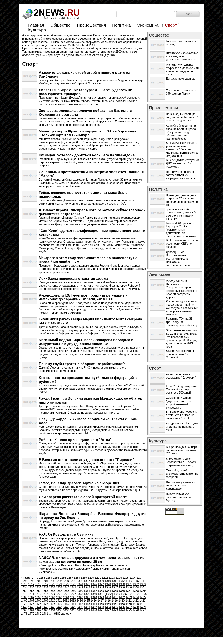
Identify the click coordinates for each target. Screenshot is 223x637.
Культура (37, 30)
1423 (142, 600)
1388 (24, 597)
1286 (63, 577)
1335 (31, 587)
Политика (121, 25)
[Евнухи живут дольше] (157, 87)
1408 (38, 600)
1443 (31, 607)
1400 (108, 597)
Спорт (155, 368)
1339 (59, 587)
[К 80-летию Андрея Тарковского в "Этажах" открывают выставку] (157, 467)
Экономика (148, 25)
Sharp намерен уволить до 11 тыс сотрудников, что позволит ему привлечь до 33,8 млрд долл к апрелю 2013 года (181, 338)
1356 (52, 590)
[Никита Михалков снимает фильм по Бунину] (157, 502)
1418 (108, 600)
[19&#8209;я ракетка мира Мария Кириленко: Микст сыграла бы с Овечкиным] (29, 327)
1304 (66, 581)
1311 (115, 581)
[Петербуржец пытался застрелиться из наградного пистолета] (157, 180)
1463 (45, 610)
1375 (59, 594)
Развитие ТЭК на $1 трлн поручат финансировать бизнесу (182, 322)
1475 (129, 610)
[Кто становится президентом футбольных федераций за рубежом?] (29, 385)
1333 (143, 584)
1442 (24, 607)
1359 (73, 590)
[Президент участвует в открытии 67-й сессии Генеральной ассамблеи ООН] (157, 203)
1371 (31, 594)
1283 (42, 577)
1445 (45, 607)
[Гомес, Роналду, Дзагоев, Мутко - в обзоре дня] (29, 491)
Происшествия (91, 25)
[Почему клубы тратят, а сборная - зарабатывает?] (29, 372)
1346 (108, 587)
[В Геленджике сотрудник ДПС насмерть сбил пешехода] (157, 168)
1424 (24, 603)
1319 (45, 584)
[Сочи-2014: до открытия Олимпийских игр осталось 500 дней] (157, 394)
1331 (129, 584)
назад (25, 577)
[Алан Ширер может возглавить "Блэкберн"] (157, 382)
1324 (80, 584)
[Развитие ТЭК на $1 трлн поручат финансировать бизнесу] (157, 327)
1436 (108, 603)
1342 (80, 587)
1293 (112, 577)
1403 (129, 597)
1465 (59, 610)
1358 (66, 590)
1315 (142, 581)
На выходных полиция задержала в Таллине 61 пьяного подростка (182, 117)
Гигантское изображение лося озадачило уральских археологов (182, 56)
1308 (94, 581)
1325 (87, 584)
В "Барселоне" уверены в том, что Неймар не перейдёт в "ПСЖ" (181, 415)
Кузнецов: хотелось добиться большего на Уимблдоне (87, 155)
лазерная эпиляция (113, 35)
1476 (136, 610)
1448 (66, 607)
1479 (31, 613)
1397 (87, 597)
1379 (87, 594)
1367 (129, 590)
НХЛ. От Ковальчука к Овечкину (66, 534)
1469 (87, 610)
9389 (57, 613)
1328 (108, 584)
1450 (80, 607)
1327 (101, 584)
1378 (80, 594)
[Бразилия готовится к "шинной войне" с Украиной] (157, 359)
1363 (101, 590)
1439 (129, 603)
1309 (101, 581)
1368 (136, 590)
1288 (77, 577)
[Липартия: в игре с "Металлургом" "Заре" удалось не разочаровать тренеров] (29, 98)
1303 (59, 581)
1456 (122, 607)
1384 (123, 594)
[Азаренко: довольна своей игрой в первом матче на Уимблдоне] (29, 80)
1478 (24, 613)
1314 (135, 581)
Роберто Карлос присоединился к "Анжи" (75, 440)
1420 (121, 600)
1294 (119, 577)
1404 (136, 597)
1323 (73, 584)
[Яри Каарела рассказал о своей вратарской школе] (29, 505)
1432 (80, 603)
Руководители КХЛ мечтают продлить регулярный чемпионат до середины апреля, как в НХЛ (83, 297)
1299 (31, 581)
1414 (80, 600)
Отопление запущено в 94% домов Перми (181, 92)
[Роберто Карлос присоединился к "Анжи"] (29, 447)
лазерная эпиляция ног (58, 51)
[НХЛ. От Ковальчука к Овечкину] (29, 542)
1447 (59, 607)
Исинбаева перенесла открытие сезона (73, 278)
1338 (52, 587)
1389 (31, 597)
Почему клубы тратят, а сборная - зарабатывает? (82, 364)
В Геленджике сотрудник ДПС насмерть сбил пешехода (182, 163)
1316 (24, 584)
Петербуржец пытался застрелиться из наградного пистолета (180, 175)
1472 (108, 610)
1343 (87, 587)
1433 (87, 603)
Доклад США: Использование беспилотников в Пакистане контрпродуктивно (178, 258)
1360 (80, 590)
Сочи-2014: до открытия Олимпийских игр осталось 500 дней (181, 389)
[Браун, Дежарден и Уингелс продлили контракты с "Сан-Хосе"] (29, 427)
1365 (115, 590)
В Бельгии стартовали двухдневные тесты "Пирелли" (86, 460)
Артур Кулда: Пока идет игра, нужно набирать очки (182, 427)
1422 (135, 600)
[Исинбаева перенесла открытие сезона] (29, 286)
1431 (73, 603)
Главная (36, 25)
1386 (137, 594)
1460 (24, 610)
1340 (66, 587)
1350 (136, 587)
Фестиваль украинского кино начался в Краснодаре (181, 485)
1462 (38, 610)
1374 (52, 594)
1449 (73, 607)
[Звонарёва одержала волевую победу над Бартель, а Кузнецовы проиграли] (29, 118)
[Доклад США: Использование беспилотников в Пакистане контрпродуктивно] (157, 260)
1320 (52, 584)
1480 (38, 613)
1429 (59, 603)
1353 (31, 590)
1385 (130, 594)
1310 (108, 581)
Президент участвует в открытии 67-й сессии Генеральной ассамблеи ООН (182, 200)
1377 (73, 594)
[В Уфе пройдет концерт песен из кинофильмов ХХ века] (157, 455)
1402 (122, 597)
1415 (87, 600)
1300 (38, 581)
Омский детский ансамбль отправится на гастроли (182, 474)
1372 (38, 594)
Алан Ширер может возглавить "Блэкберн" (181, 376)
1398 (94, 597)
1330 (122, 584)
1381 (101, 594)
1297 (140, 577)
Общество (60, 25)
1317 (31, 584)
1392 (52, 597)
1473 (115, 610)
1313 (128, 581)
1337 (45, 587)
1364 (108, 590)
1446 (52, 607)
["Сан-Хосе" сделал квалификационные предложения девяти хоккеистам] (29, 238)
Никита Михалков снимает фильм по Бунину (178, 497)
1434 (94, 603)
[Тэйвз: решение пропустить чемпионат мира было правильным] (29, 200)
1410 (52, 600)
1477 (143, 610)
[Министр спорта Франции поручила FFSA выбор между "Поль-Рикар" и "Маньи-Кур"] (29, 139)
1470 (94, 610)
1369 (143, 590)
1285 (56, 577)
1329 (115, 584)
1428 (52, 603)
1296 (133, 577)
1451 (87, 607)
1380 (94, 594)
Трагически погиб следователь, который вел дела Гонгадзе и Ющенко (181, 214)
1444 (38, 607)
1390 (38, 597)
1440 (136, 603)
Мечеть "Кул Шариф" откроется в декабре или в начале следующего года (182, 69)
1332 (136, 584)
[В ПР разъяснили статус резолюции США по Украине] (157, 248)
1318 (38, 584)
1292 (105, 577)
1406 (24, 600)
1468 (80, 610)
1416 (94, 600)
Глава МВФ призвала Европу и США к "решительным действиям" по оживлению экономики (181, 229)
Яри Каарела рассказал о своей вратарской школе (83, 497)
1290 (91, 577)
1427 (45, 603)
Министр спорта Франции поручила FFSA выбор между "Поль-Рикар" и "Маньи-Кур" (87, 133)
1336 (38, 587)
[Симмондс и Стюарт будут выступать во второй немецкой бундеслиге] (157, 406)
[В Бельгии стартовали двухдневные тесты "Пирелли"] (29, 467)
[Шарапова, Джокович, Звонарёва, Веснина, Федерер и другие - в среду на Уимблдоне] (29, 521)
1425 (31, 603)
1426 (38, 603)
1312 (121, 581)
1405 (143, 597)
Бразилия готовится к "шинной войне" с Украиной (180, 354)
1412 (66, 600)
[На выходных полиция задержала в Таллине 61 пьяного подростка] (157, 122)
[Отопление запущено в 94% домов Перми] (157, 98)
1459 (143, 607)
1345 (101, 587)
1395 (73, 597)
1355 (45, 590)
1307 (87, 581)
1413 (73, 600)
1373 (45, 594)
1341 (73, 587)
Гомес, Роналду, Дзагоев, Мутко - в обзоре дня (79, 483)
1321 (59, 584)
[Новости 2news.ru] (51, 19)
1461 (31, 610)
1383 (116, 594)
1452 (94, 607)
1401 (115, 597)
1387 (144, 594)
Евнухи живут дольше (180, 78)
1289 (84, 577)
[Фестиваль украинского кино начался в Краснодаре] (157, 490)
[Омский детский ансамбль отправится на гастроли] (157, 478)
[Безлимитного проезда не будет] (157, 49)
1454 (108, 607)
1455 (115, 607)
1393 (59, 597)
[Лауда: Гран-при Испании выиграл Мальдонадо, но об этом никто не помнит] (29, 406)
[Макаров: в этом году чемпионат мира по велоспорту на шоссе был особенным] (29, 266)
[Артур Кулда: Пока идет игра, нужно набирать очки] (157, 431)
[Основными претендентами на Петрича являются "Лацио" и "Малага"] (29, 180)
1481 (45, 613)
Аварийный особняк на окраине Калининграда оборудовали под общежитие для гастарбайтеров (181, 132)
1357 (59, 590)
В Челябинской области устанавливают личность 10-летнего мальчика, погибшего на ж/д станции (182, 149)
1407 (31, 600)
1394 (66, 597)
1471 (101, 610)
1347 (115, 587)
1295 (126, 577)
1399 (101, 597)
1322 (66, 584)
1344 (94, 587)
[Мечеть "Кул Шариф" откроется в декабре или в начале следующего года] (157, 73)
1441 (143, 603)
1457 (129, 607)
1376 (66, 594)
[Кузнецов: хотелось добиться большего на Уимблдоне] (29, 163)
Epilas (55, 42)
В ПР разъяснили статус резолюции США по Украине (182, 243)
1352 (24, 590)
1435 (101, 603)
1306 (80, 581)
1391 (45, 597)
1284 (49, 577)
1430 (66, 603)
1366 (122, 590)
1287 (70, 577)
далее (66, 613)
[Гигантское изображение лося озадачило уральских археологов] (157, 61)
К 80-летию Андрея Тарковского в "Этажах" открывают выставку (181, 462)
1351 (143, 587)
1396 (80, 597)
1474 (122, 610)
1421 (128, 600)
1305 (73, 581)
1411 (59, 600)
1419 (115, 600)
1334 (24, 587)
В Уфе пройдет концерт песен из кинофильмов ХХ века (181, 450)
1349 (129, 587)
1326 (94, 584)
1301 (45, 581)
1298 (24, 581)
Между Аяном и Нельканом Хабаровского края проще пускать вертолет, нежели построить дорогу (182, 289)
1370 (24, 594)
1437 (115, 603)
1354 (38, 590)
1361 (87, 590)
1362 (94, 590)
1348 (122, 587)
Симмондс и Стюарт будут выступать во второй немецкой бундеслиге (179, 402)
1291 (98, 577)
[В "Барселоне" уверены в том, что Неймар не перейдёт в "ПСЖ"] (157, 420)
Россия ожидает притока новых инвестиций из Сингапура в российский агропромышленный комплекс (182, 308)
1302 (52, 581)
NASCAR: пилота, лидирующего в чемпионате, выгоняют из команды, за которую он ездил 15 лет (91, 559)
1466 (66, 610)
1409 (45, 600)
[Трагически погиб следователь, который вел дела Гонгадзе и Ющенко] (157, 217)
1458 (136, 607)
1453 (101, 607)
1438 (122, 603)
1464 (52, 610)
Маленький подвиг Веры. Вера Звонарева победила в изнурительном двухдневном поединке (86, 342)
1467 (73, 610)
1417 (101, 600)
